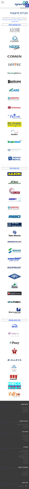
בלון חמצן (26, 453)
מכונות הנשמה (25, 458)
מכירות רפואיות (25, 424)
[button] (27, 5)
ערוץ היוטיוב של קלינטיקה (23, 486)
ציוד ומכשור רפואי (18, 19)
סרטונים (26, 440)
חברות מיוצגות (25, 427)
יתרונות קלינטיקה (24, 408)
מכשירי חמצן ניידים (24, 454)
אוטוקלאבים (25, 463)
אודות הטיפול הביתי (24, 435)
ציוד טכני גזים (9, 19)
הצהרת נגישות (25, 412)
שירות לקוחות (25, 410)
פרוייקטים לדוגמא (24, 475)
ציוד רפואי (26, 460)
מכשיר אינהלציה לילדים (23, 457)
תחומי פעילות (25, 436)
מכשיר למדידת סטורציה (23, 452)
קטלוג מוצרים (25, 409)
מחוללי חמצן (25, 461)
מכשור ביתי (26, 426)
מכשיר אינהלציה (25, 450)
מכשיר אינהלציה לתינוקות (23, 456)
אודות (27, 470)
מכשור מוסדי (19, 424)
